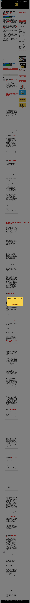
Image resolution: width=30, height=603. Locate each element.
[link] (15, 297)
